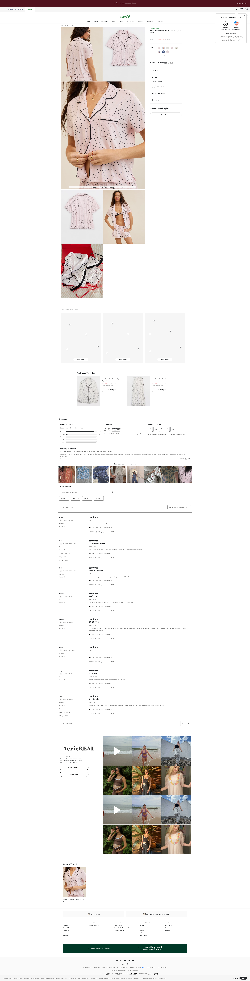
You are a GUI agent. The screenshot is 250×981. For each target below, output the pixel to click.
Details (134, 3)
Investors (167, 928)
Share (157, 100)
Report (112, 531)
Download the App (119, 930)
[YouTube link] (133, 961)
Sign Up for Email (94, 925)
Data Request (124, 967)
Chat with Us (95, 914)
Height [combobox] (74, 498)
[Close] (244, 15)
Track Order (66, 925)
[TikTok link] (121, 961)
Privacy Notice (123, 978)
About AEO (168, 925)
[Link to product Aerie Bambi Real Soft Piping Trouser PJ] (138, 391)
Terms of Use (236, 40)
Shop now (128, 3)
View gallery (74, 774)
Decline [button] (235, 978)
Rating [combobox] (63, 498)
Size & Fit (155, 77)
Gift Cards (143, 938)
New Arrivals (143, 935)
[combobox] (181, 507)
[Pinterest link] (129, 961)
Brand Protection (162, 967)
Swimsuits (150, 21)
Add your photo (74, 767)
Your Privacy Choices (159, 978)
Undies (121, 21)
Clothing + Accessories (101, 21)
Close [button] (243, 978)
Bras (113, 21)
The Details (156, 70)
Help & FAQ (66, 933)
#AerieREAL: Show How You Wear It (124, 928)
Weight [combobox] (86, 498)
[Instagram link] (117, 961)
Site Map (167, 933)
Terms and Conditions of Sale (110, 967)
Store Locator (118, 925)
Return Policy (66, 928)
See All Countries (231, 33)
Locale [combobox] (98, 498)
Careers (167, 930)
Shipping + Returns (158, 94)
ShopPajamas (166, 115)
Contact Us (66, 930)
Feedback (66, 935)
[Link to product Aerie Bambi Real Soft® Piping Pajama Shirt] (88, 391)
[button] (225, 25)
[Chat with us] (153, 86)
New (88, 21)
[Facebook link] (125, 961)
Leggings (142, 925)
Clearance (160, 21)
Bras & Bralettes (144, 928)
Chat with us (160, 86)
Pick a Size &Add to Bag (112, 390)
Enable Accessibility (241, 3)
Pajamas (140, 21)
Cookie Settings (147, 978)
